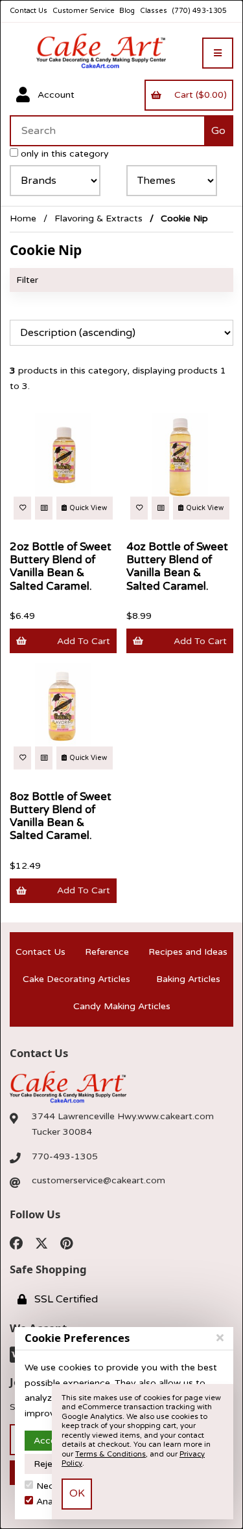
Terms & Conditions (110, 1454)
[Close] (220, 1338)
